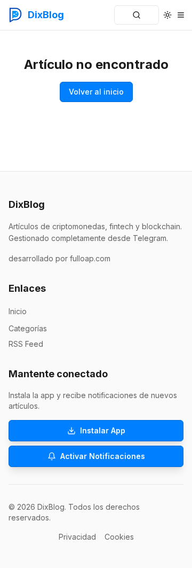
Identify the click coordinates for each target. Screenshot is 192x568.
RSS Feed (26, 343)
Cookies (119, 536)
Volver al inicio (96, 91)
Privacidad (77, 536)
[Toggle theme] (167, 15)
